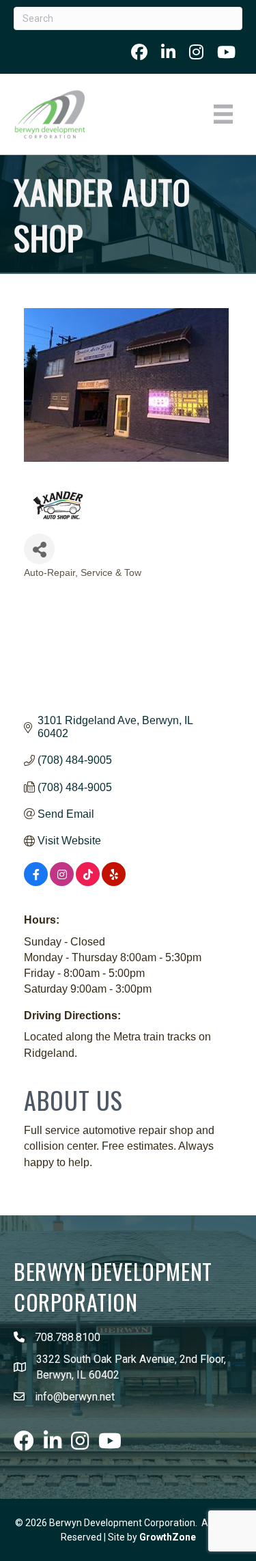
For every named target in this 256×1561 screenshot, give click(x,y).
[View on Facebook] (36, 882)
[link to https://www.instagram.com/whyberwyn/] (196, 52)
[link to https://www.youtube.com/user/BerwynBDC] (226, 52)
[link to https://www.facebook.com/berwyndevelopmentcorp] (139, 52)
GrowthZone (167, 1537)
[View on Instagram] (62, 882)
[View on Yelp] (114, 882)
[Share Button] (39, 549)
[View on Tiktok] (88, 882)
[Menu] (223, 114)
